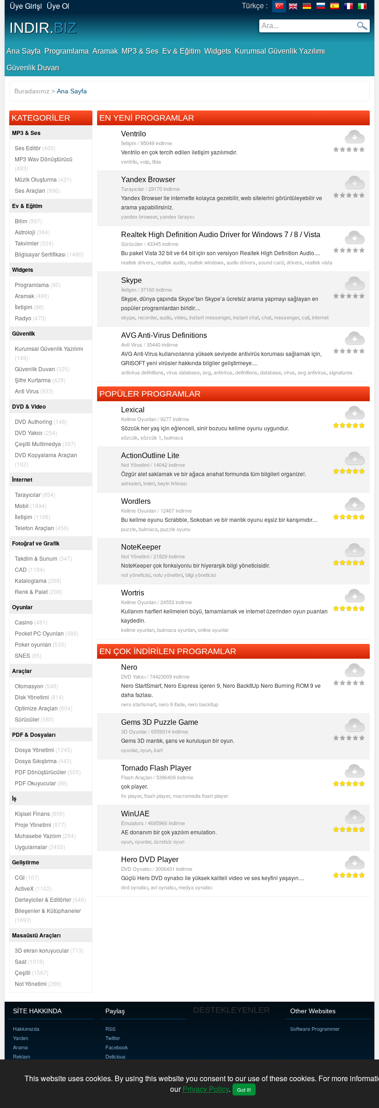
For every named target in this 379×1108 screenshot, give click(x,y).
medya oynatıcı (195, 887)
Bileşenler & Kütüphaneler (48, 915)
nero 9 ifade (172, 704)
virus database (183, 372)
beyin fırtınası (172, 483)
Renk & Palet (38, 591)
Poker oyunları (40, 644)
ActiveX (33, 888)
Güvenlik (23, 333)
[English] (293, 6)
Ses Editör (35, 148)
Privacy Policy (206, 1089)
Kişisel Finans (40, 813)
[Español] (335, 6)
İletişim (29, 307)
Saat (29, 961)
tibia (156, 161)
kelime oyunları (137, 629)
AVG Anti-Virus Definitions (164, 335)
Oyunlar (22, 607)
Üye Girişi (26, 5)
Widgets (217, 51)
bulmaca (173, 437)
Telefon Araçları (42, 528)
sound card (271, 262)
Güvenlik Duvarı (32, 68)
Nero (129, 667)
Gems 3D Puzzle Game (159, 722)
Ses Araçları (37, 190)
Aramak (105, 51)
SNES (28, 655)
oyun (145, 749)
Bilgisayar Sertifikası (49, 254)
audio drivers (241, 262)
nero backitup (203, 704)
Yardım (20, 1037)
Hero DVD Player (149, 859)
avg (206, 372)
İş (14, 798)
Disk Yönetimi (39, 697)
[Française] (348, 6)
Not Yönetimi (38, 983)
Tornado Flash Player (156, 768)
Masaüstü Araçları (36, 935)
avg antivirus (312, 372)
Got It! (244, 1089)
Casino (31, 622)
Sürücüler (34, 719)
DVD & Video (29, 406)
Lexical (133, 410)
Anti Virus (34, 391)
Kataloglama (38, 580)
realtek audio (170, 262)
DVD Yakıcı (36, 432)
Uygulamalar (40, 847)
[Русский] (321, 6)
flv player (131, 795)
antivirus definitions (142, 372)
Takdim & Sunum (43, 558)
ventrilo (129, 161)
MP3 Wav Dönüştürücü (44, 163)
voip (144, 161)
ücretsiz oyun (169, 841)
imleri (149, 483)
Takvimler (34, 243)
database (270, 372)
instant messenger (209, 317)
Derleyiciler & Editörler (50, 899)
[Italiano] (362, 6)
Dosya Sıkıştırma (43, 761)
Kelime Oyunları (138, 418)
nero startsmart (138, 704)
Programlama (66, 51)
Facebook (116, 1047)
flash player (157, 795)
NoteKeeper (141, 547)
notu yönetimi (168, 574)
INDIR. (43, 27)
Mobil (31, 505)
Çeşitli (32, 972)
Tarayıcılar (35, 494)
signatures (341, 372)
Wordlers (136, 501)
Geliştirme (25, 862)
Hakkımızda (26, 1028)
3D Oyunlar (134, 731)
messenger (286, 317)
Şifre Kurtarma (40, 380)
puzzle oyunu (175, 529)
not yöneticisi (135, 574)
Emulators (132, 822)
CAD (30, 569)
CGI (27, 877)
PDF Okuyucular (41, 783)
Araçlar (22, 671)
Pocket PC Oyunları (47, 633)
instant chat (246, 317)
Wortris (132, 593)
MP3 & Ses (140, 51)
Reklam (21, 1056)
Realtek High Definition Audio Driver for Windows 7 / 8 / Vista (220, 235)
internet (320, 317)
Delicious (115, 1056)
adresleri (131, 483)
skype (128, 317)
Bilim (28, 221)
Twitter (112, 1037)
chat (266, 317)
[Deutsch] (307, 6)
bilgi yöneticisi (200, 574)
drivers (294, 262)
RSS (110, 1028)
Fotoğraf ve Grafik (36, 543)
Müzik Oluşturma (43, 179)
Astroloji (32, 232)
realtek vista (318, 262)
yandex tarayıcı (177, 216)
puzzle (128, 529)
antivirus (223, 372)
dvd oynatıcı (134, 887)
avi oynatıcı (163, 887)
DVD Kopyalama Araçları (46, 459)
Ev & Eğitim (181, 51)
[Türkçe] (279, 6)
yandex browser (139, 216)
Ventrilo (133, 134)
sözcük (129, 437)
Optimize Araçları (44, 708)
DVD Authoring (41, 421)
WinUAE (135, 814)
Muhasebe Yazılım (45, 835)
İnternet (22, 479)
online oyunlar (213, 629)
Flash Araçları (136, 777)
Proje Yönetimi (40, 824)
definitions (246, 372)
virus (289, 372)
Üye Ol (58, 5)
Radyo (30, 318)
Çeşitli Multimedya (45, 443)
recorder (147, 317)
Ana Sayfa (23, 51)
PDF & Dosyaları (33, 734)
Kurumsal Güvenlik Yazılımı (280, 51)
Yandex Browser (148, 180)
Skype (131, 280)
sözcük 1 (151, 437)
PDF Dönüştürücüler (48, 772)
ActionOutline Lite (150, 455)
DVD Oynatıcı (136, 868)
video (180, 317)
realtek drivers (137, 262)
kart (158, 749)
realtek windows (206, 262)
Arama (20, 1047)
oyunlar (129, 749)
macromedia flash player (200, 795)
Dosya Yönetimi (43, 749)
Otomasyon (36, 686)
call (305, 317)
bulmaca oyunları (176, 629)
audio (165, 317)
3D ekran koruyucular (49, 950)
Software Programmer (315, 1028)
